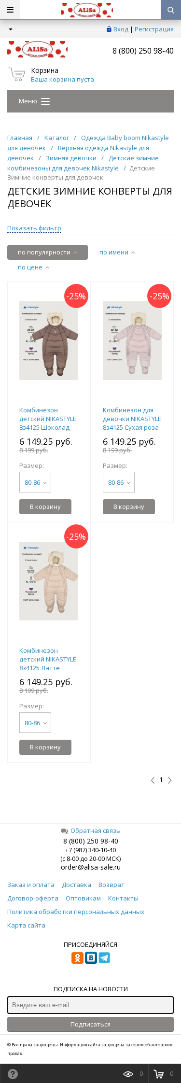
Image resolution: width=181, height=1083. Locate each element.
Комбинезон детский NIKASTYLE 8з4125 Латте (47, 659)
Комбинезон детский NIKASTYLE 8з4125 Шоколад (47, 419)
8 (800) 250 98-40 (143, 50)
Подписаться (90, 1024)
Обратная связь (95, 830)
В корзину (45, 506)
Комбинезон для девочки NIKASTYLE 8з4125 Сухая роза (132, 419)
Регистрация (154, 29)
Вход (120, 29)
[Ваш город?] (10, 29)
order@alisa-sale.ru (91, 867)
